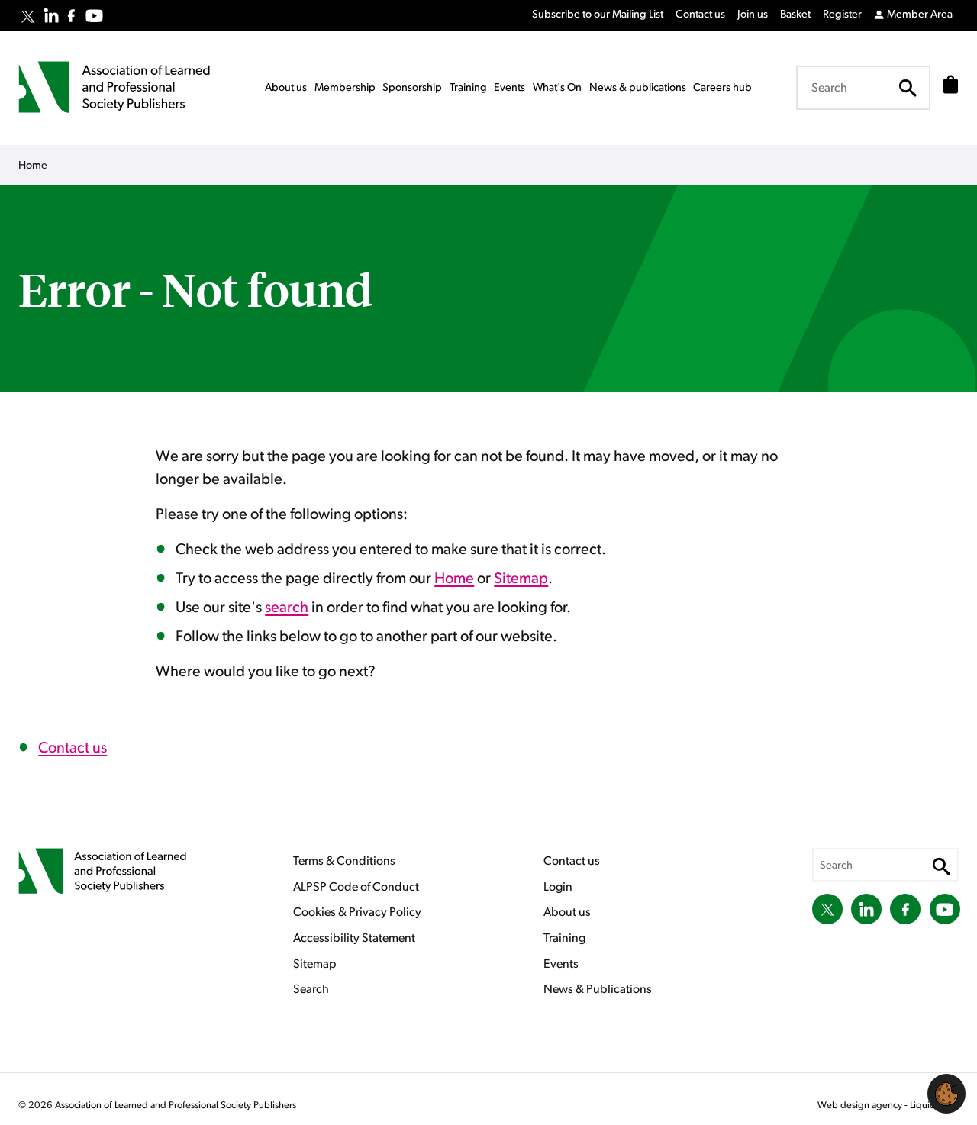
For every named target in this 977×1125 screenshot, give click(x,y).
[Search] (907, 88)
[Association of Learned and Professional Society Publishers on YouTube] (94, 15)
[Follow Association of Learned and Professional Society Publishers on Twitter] (28, 17)
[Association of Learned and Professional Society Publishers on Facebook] (71, 15)
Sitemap (521, 578)
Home (454, 578)
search (286, 607)
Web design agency (860, 1105)
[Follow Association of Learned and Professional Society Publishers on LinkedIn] (51, 15)
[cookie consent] (946, 1093)
